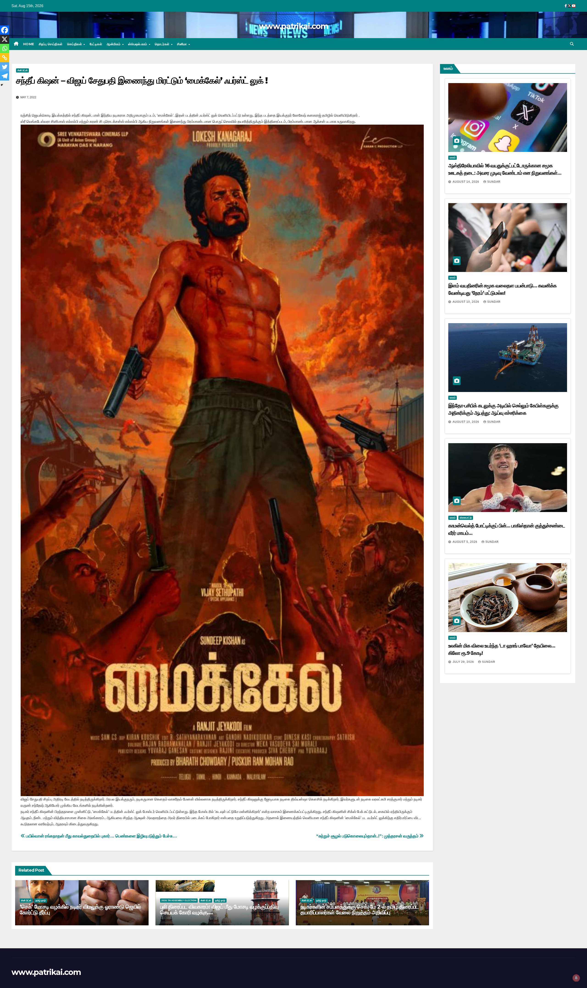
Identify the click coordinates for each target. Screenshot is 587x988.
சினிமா (182, 44)
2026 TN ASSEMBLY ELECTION (178, 900)
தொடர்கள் (162, 44)
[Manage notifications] (576, 978)
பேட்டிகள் (96, 44)
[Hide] (2, 85)
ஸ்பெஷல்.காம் (138, 44)
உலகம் (452, 157)
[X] (4, 39)
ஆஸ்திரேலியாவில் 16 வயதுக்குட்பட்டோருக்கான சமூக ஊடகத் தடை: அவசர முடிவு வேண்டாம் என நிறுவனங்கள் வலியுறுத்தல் (503, 172)
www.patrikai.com (293, 26)
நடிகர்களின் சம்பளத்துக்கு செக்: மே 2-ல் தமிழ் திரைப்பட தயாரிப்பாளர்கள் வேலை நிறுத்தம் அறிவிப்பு (359, 909)
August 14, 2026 (466, 181)
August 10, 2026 (466, 301)
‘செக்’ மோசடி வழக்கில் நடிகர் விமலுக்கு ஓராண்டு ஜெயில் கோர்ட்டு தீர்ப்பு (80, 909)
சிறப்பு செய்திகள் (51, 44)
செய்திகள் (75, 44)
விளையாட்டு (466, 517)
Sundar (494, 181)
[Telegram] (4, 76)
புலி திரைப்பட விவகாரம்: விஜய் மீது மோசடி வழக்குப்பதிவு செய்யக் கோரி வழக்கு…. (219, 909)
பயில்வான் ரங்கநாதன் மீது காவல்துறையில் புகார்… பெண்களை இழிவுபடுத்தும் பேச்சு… (101, 836)
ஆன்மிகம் (114, 44)
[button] (572, 44)
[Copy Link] (4, 57)
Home (28, 44)
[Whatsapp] (4, 48)
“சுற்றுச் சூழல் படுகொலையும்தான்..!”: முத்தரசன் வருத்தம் (367, 836)
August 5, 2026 (465, 541)
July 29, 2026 (464, 661)
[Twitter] (4, 66)
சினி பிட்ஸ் (22, 70)
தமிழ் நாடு (41, 900)
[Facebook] (4, 30)
